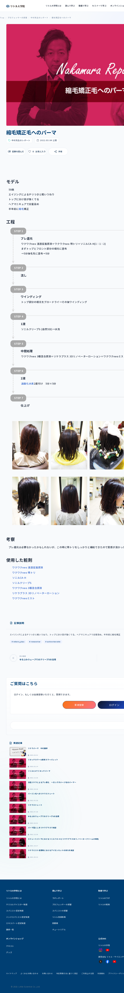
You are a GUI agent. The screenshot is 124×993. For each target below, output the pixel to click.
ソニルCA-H (19, 577)
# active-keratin (52, 641)
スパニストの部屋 (60, 910)
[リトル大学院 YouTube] (107, 950)
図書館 (55, 923)
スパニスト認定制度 (15, 910)
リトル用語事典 (59, 917)
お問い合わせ (47, 973)
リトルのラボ (104, 898)
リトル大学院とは (53, 5)
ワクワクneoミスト (23, 598)
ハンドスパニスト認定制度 (17, 917)
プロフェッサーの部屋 (17, 18)
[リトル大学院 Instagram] (100, 950)
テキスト (10, 946)
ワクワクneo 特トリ (24, 572)
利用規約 (101, 973)
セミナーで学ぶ (99, 5)
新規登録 (79, 704)
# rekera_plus (18, 641)
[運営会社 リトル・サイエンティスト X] (100, 961)
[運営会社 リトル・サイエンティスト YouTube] (114, 961)
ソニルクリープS (21, 583)
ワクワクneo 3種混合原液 (27, 588)
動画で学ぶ (83, 5)
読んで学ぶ (70, 5)
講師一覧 (10, 929)
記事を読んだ (18, 151)
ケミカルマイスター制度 (17, 904)
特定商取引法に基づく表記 (67, 973)
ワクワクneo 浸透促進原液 (27, 567)
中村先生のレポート (39, 18)
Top (2, 18)
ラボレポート (58, 898)
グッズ (9, 952)
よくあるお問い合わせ (29, 973)
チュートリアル (59, 929)
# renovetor (35, 641)
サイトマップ (11, 973)
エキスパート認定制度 (16, 923)
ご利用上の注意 (87, 973)
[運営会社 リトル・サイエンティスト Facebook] (107, 961)
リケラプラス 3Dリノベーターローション (36, 593)
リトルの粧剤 (104, 904)
